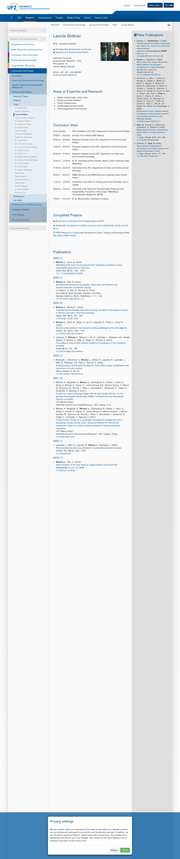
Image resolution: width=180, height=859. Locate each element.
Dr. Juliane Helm (21, 127)
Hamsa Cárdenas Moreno (25, 117)
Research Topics (21, 96)
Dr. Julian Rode (21, 166)
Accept (125, 850)
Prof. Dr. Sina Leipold (23, 144)
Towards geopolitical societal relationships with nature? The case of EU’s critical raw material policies (153, 46)
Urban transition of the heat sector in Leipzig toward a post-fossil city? (87, 464)
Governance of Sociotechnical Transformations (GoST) (80, 221)
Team (16, 104)
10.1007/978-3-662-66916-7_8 (70, 298)
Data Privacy (139, 5)
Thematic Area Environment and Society (73, 49)
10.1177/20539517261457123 (148, 74)
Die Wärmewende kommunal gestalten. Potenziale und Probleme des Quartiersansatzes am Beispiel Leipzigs (87, 286)
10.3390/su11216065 (65, 470)
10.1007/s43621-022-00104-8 (69, 373)
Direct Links (154, 5)
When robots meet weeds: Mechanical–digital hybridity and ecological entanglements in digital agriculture (152, 64)
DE (166, 5)
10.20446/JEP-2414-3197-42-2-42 (150, 56)
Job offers (18, 200)
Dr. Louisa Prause (22, 163)
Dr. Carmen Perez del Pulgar (26, 160)
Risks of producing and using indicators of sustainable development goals (88, 447)
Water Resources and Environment (26, 49)
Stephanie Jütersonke (23, 137)
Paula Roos (19, 173)
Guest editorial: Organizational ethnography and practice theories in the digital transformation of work (153, 148)
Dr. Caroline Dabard (23, 121)
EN (171, 5)
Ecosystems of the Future (22, 44)
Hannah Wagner (21, 186)
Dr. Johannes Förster (23, 124)
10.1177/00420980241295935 (69, 273)
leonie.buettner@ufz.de (66, 74)
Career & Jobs (101, 17)
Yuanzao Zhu (20, 192)
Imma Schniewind (22, 179)
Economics (17, 75)
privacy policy (80, 840)
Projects (17, 100)
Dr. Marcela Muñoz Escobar (26, 156)
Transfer (59, 17)
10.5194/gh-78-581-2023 (67, 318)
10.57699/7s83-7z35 (65, 436)
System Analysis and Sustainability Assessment (27, 86)
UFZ (19, 17)
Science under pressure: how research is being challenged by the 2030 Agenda (91, 327)
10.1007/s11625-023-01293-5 (69, 333)
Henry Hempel (20, 130)
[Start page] (11, 17)
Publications (19, 196)
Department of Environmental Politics (72, 52)
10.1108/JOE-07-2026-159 (147, 156)
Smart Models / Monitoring (23, 65)
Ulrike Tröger (20, 182)
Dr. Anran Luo (20, 153)
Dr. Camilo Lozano (22, 150)
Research (30, 17)
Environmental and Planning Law (26, 204)
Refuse (114, 850)
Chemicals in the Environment (24, 54)
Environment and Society (22, 70)
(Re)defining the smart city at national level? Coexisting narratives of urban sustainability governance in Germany (89, 266)
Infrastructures (44, 17)
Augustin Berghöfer (22, 111)
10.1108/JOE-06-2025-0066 (148, 140)
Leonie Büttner (21, 114)
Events (87, 17)
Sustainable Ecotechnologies (24, 60)
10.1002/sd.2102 (63, 453)
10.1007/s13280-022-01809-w (69, 351)
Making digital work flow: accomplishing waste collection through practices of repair (152, 132)
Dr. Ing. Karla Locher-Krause (26, 147)
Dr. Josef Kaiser (21, 140)
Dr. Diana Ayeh (21, 108)
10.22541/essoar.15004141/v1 (149, 121)
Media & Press (73, 17)
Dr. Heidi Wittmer (22, 189)
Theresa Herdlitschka (23, 134)
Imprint (127, 5)
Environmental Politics (22, 91)
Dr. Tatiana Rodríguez (23, 170)
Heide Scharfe (20, 176)
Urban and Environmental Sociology (28, 80)
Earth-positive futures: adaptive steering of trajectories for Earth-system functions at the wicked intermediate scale (153, 113)
